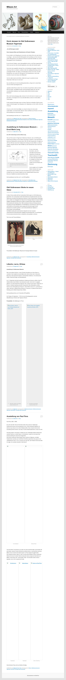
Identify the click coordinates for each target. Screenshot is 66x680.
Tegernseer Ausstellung (53, 149)
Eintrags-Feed (50, 187)
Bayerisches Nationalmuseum (51, 114)
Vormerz (49, 62)
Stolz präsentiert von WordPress (33, 675)
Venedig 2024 (50, 66)
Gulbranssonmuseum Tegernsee (21, 119)
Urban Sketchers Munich (52, 177)
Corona (57, 119)
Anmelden (50, 185)
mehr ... (52, 44)
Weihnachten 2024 (51, 58)
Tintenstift (51, 153)
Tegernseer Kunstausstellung (53, 150)
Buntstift (50, 119)
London (54, 137)
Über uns (14, 32)
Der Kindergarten (51, 49)
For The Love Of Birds (51, 121)
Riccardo (49, 96)
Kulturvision (50, 179)
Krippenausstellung (51, 135)
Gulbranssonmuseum (11, 119)
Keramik (57, 132)
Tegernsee (40, 119)
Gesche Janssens (32, 118)
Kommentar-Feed (51, 188)
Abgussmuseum (51, 104)
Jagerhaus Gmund (51, 132)
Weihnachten (55, 159)
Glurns (30, 668)
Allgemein (15, 118)
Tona (20, 46)
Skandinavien (35, 119)
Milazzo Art (12, 6)
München (54, 138)
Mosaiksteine (50, 138)
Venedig (57, 157)
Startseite (9, 32)
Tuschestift (52, 155)
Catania (31, 32)
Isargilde (49, 129)
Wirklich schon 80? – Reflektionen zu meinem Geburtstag (53, 71)
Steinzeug (50, 147)
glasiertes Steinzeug (53, 123)
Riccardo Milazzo (25, 32)
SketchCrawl (57, 143)
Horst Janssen (30, 119)
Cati (48, 92)
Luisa (49, 94)
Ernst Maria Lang (32, 180)
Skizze (50, 146)
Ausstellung (29, 256)
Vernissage (50, 159)
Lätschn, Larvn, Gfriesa (16, 264)
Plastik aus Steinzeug (52, 142)
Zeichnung (52, 164)
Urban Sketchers (51, 157)
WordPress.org (51, 189)
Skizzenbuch (54, 145)
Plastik (55, 140)
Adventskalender (53, 106)
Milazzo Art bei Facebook (53, 181)
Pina (19, 32)
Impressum (37, 32)
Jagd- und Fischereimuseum (53, 131)
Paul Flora (13, 669)
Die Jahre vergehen (51, 81)
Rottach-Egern (51, 143)
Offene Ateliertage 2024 (52, 68)
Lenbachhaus (50, 137)
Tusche (56, 153)
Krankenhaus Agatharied (52, 134)
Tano (18, 118)
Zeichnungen (50, 166)
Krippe (57, 134)
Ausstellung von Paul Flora (17, 416)
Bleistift (51, 117)
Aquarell (51, 108)
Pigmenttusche (51, 140)
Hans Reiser (13, 410)
